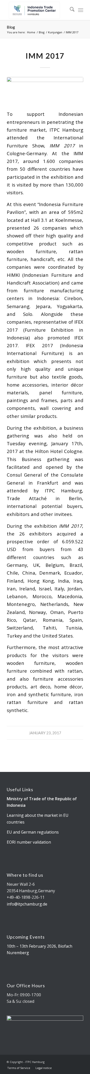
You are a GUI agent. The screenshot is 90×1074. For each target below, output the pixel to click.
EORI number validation (29, 842)
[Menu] (80, 10)
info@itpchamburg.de (27, 904)
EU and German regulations (33, 832)
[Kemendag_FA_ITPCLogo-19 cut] (37, 10)
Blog (11, 27)
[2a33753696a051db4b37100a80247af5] (45, 90)
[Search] (69, 10)
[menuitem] (69, 10)
